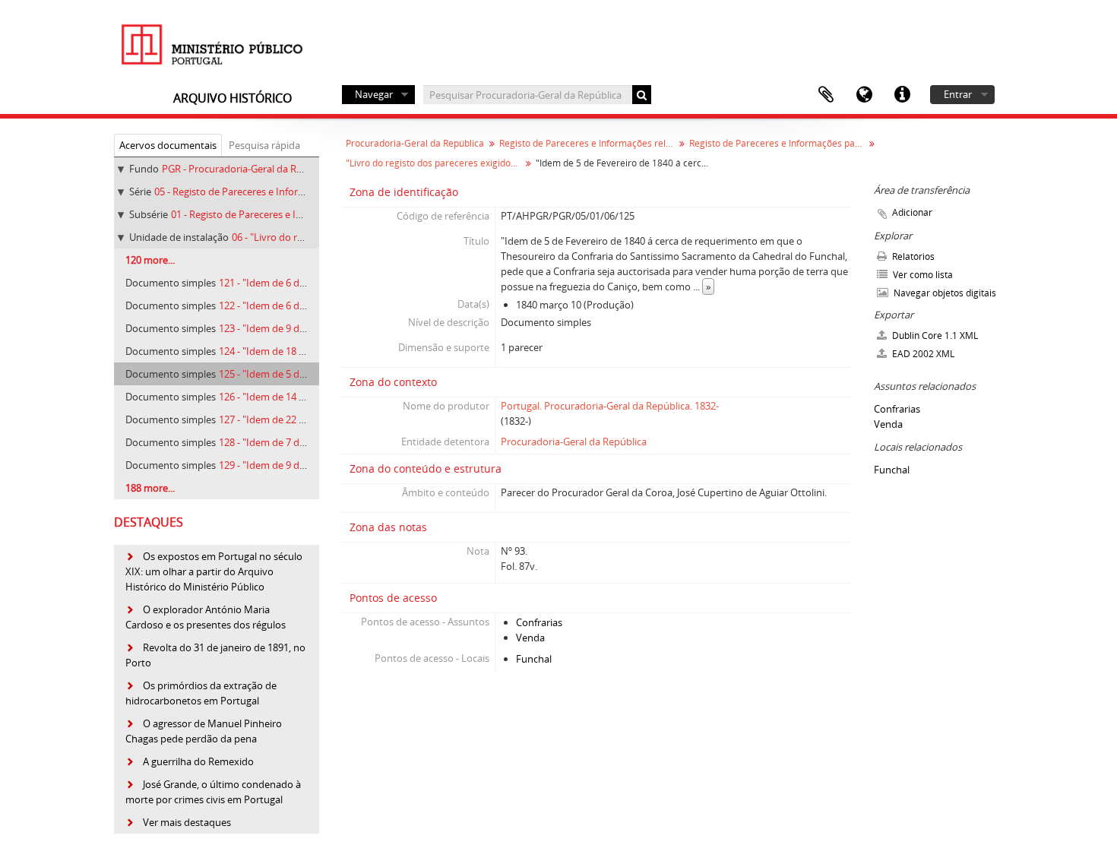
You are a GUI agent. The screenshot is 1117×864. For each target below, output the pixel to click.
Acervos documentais (168, 145)
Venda (530, 637)
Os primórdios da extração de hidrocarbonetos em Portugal (201, 693)
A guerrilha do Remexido (198, 761)
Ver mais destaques (187, 822)
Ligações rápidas (902, 95)
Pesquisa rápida (264, 145)
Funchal (534, 659)
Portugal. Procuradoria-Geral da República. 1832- (610, 406)
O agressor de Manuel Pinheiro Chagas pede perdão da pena (203, 731)
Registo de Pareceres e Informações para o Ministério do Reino (778, 143)
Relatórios (912, 256)
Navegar (374, 94)
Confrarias (539, 622)
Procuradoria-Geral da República (415, 143)
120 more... (150, 260)
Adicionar (912, 212)
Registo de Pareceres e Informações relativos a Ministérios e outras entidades (588, 143)
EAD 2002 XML (922, 353)
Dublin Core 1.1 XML (934, 335)
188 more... (150, 488)
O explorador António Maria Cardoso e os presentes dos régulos (205, 617)
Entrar (958, 94)
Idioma (864, 95)
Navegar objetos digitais (943, 292)
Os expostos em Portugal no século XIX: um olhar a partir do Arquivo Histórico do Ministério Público (213, 571)
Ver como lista (922, 274)
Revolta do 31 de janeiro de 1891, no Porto (215, 655)
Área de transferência (826, 95)
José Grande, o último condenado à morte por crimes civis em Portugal (213, 791)
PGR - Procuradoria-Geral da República (248, 169)
